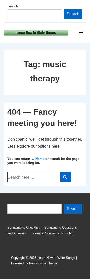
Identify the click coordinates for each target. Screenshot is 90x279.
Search (13, 6)
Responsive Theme (43, 263)
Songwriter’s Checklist (24, 227)
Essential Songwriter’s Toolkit (52, 233)
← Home (37, 159)
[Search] (65, 177)
